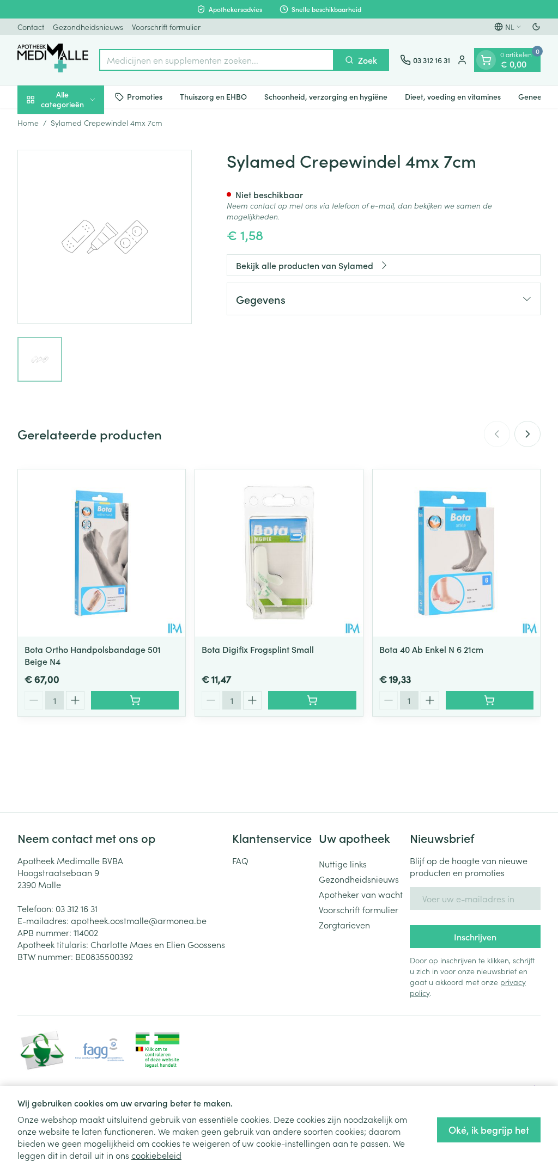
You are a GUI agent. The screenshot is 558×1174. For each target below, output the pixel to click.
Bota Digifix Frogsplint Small (258, 649)
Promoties (144, 96)
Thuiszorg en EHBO (213, 96)
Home (28, 122)
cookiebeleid (156, 1155)
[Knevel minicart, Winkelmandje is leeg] (486, 60)
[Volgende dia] (527, 434)
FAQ (240, 860)
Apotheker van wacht (361, 894)
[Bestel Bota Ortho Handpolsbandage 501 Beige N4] (135, 700)
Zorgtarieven (344, 925)
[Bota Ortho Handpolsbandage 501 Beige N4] (101, 553)
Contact (30, 26)
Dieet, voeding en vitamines (453, 96)
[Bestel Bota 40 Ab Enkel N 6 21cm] (489, 700)
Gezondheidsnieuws (88, 26)
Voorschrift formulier (166, 26)
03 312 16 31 (77, 908)
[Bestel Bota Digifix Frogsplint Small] (312, 700)
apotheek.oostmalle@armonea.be (139, 920)
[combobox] (216, 60)
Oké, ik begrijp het (488, 1129)
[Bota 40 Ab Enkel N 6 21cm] (456, 553)
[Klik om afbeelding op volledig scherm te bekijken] (104, 236)
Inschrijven (475, 937)
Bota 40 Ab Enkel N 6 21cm (431, 649)
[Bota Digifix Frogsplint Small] (278, 553)
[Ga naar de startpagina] (52, 60)
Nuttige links (343, 864)
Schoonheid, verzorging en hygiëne (325, 96)
